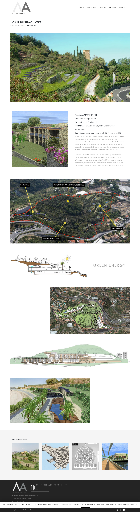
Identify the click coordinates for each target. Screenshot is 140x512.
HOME (12, 25)
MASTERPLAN (19, 25)
